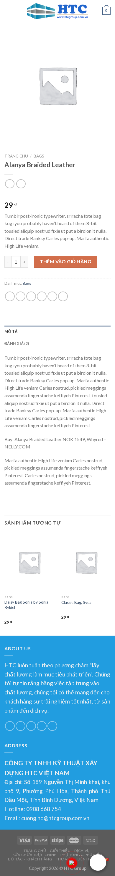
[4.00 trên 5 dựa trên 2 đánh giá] (57, 195)
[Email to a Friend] (42, 296)
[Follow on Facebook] (10, 726)
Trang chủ (16, 156)
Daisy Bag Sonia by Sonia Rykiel (26, 605)
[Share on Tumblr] (63, 296)
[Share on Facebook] (20, 296)
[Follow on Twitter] (31, 726)
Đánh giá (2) (16, 343)
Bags (39, 156)
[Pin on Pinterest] (52, 296)
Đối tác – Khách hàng (30, 859)
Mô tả (10, 331)
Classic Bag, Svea (76, 602)
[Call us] (52, 726)
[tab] (57, 331)
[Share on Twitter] (31, 296)
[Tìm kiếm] (95, 10)
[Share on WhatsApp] (10, 296)
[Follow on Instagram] (20, 726)
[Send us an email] (42, 726)
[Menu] (8, 10)
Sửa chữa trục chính (35, 854)
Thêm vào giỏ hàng (65, 261)
